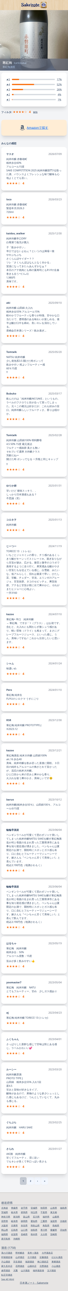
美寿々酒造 (33, 1252)
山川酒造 (25, 1270)
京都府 (63, 1221)
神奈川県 (5, 1216)
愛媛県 (53, 1229)
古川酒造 (32, 1257)
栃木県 (14, 1212)
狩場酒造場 (6, 1257)
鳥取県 (46, 1225)
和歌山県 (35, 1225)
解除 (35, 112)
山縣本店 (32, 1266)
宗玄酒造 (17, 1261)
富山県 (26, 1216)
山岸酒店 (19, 1257)
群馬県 (24, 1212)
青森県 (14, 1207)
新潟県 (16, 1216)
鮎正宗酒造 (6, 1274)
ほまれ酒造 (57, 1257)
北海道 (4, 1207)
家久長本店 (6, 1266)
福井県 (46, 1216)
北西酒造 (44, 1266)
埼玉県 (34, 1212)
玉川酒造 (51, 1270)
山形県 (53, 1207)
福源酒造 (29, 1261)
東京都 (53, 1212)
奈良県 (24, 1225)
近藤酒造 (44, 1257)
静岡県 (24, 1221)
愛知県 (34, 1221)
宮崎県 (53, 1234)
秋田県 (43, 1207)
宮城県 (34, 1207)
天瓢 (15, 1270)
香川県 (43, 1229)
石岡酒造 (19, 1266)
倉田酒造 (5, 1270)
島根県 (56, 1225)
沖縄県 (16, 1238)
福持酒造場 (38, 1270)
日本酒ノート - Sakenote (34, 1283)
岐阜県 (14, 1221)
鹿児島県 (5, 1238)
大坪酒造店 (47, 1252)
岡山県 (4, 1229)
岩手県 (24, 1207)
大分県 (43, 1234)
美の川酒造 (6, 1252)
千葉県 (43, 1212)
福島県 (63, 1207)
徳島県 (34, 1229)
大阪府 (4, 1225)
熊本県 (34, 1234)
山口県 (24, 1229)
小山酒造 (56, 1266)
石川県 (36, 1216)
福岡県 (4, 1234)
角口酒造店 (42, 1261)
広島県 (14, 1229)
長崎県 (24, 1234)
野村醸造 (19, 1252)
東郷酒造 (56, 1261)
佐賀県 (14, 1234)
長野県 (4, 1221)
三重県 (43, 1221)
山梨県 (56, 1216)
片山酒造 (5, 1261)
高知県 (63, 1229)
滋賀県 (53, 1221)
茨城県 (4, 1212)
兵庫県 (14, 1225)
